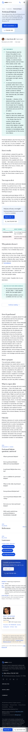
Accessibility (5, 707)
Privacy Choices (22, 704)
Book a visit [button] (8, 217)
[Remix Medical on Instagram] (3, 679)
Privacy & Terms (13, 704)
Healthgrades (6, 626)
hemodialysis (7, 263)
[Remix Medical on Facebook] (7, 679)
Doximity (19, 624)
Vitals (16, 626)
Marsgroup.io (18, 714)
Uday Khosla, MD (11, 39)
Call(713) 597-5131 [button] (12, 221)
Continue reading (13, 305)
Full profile (5, 624)
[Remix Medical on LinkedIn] (13, 679)
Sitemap (11, 707)
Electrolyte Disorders (7, 550)
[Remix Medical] (7, 2)
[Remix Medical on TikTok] (17, 679)
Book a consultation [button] (9, 25)
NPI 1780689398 (12, 624)
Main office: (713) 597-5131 (11, 673)
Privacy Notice (5, 704)
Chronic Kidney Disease (8, 546)
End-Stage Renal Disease (8, 554)
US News (12, 626)
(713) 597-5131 (9, 30)
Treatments (9, 8)
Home (3, 8)
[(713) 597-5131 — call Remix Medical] (20, 2)
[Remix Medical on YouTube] (10, 679)
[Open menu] (24, 2)
